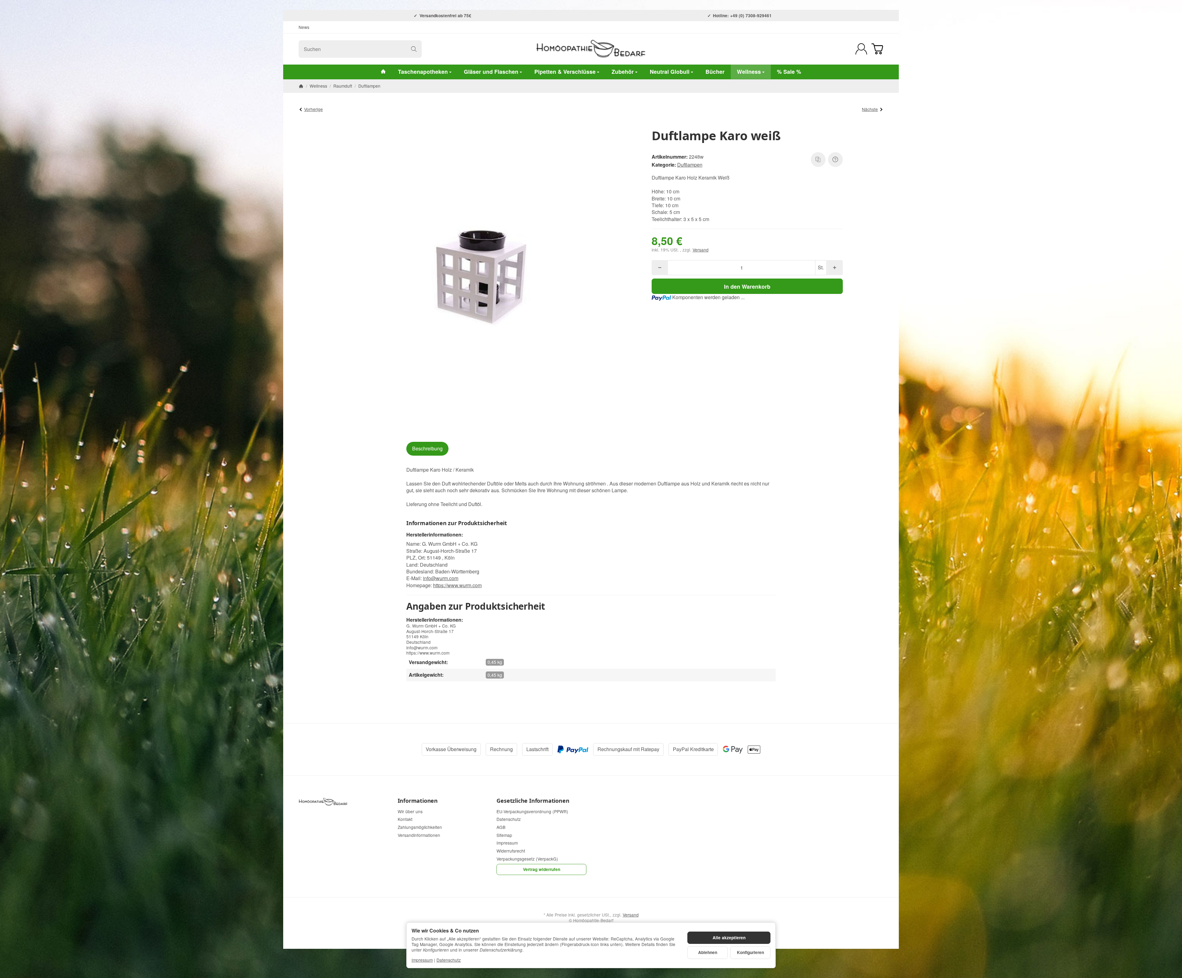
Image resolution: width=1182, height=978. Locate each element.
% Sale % (789, 71)
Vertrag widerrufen (541, 869)
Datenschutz (448, 960)
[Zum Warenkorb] (877, 49)
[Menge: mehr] (834, 267)
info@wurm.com (440, 578)
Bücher (715, 71)
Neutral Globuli (670, 71)
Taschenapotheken (423, 71)
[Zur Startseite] (591, 49)
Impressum (422, 960)
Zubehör (623, 71)
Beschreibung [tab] (427, 448)
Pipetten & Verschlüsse (565, 71)
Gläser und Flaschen (491, 71)
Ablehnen (707, 952)
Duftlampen (689, 164)
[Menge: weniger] (660, 267)
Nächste (870, 109)
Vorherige (313, 109)
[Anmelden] (861, 49)
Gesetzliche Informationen (533, 801)
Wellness (749, 71)
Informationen (418, 801)
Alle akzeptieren (729, 937)
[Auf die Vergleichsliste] (818, 159)
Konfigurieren (750, 952)
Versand (701, 250)
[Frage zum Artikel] (835, 159)
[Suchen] (414, 49)
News (304, 27)
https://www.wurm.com (457, 585)
